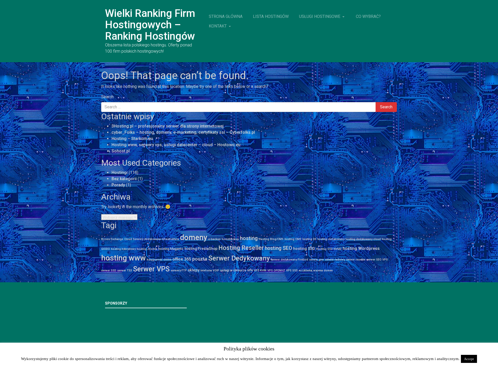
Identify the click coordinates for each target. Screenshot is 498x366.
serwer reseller (355, 259)
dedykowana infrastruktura (161, 239)
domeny (193, 237)
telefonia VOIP (209, 270)
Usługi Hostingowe (320, 16)
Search (107, 96)
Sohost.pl (121, 151)
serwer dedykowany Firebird (289, 259)
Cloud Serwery (133, 239)
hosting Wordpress (361, 248)
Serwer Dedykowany (239, 258)
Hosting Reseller (241, 247)
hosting (249, 238)
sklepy (193, 270)
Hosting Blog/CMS (271, 239)
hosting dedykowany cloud (363, 239)
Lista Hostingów (271, 16)
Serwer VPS (151, 269)
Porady (118, 184)
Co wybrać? (368, 16)
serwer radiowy (335, 259)
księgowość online (159, 259)
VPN (250, 270)
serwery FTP (179, 270)
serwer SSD (108, 270)
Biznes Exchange (112, 239)
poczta (199, 259)
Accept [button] (469, 359)
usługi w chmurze (233, 270)
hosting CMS (293, 239)
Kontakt (218, 26)
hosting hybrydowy (123, 249)
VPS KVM (260, 270)
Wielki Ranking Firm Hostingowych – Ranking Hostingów (150, 24)
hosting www (123, 258)
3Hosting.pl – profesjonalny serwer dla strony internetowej (168, 126)
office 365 (181, 259)
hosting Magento (170, 249)
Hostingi (120, 172)
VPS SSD (292, 270)
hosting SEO (278, 248)
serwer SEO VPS (377, 259)
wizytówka (305, 270)
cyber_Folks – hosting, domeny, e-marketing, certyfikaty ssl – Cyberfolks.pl (183, 132)
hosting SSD (304, 248)
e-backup (214, 239)
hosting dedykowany (330, 239)
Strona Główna (226, 16)
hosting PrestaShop (200, 249)
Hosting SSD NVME (329, 249)
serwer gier (316, 259)
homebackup (230, 239)
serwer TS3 (124, 270)
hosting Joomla (147, 249)
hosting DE (309, 239)
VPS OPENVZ (276, 270)
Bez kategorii (124, 178)
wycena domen (323, 270)
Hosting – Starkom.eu (132, 138)
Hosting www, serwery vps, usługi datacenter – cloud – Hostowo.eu (176, 144)
